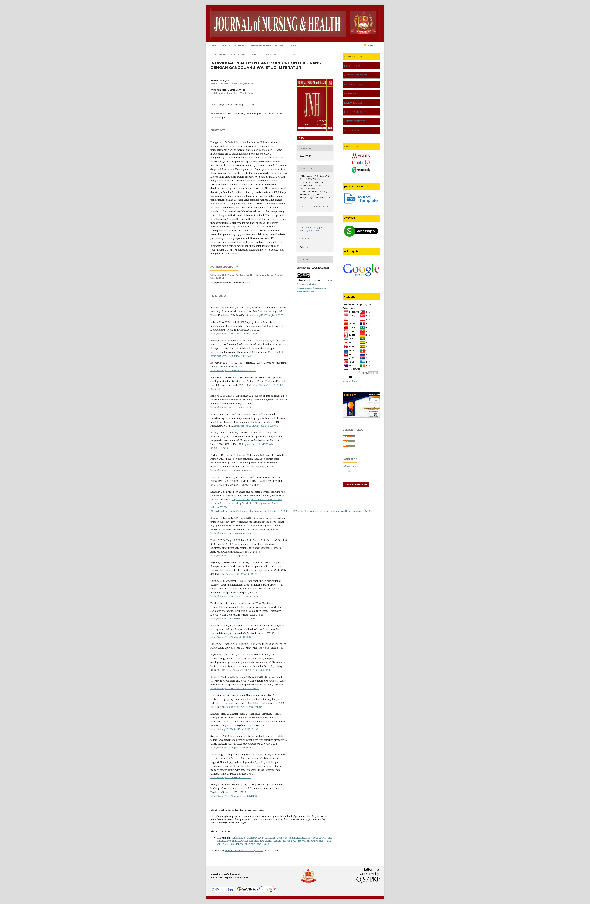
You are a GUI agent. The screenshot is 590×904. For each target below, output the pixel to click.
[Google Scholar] (361, 282)
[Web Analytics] (347, 377)
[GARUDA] (247, 891)
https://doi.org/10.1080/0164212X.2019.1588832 (234, 688)
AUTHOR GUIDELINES (355, 75)
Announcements (261, 45)
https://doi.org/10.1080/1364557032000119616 (234, 333)
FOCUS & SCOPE (352, 65)
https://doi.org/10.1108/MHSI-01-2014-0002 (232, 618)
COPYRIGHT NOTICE (354, 121)
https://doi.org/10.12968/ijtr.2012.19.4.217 (231, 355)
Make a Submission (356, 484)
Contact (240, 45)
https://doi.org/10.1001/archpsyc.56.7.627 (231, 555)
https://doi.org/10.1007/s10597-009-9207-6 (232, 470)
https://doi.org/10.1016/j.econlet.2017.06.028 (233, 370)
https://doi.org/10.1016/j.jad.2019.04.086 (230, 636)
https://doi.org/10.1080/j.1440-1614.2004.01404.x (235, 729)
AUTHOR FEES (351, 130)
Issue (225, 45)
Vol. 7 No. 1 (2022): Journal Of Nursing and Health (258, 54)
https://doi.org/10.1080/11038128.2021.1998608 (234, 596)
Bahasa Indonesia (352, 466)
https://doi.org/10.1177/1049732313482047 (241, 706)
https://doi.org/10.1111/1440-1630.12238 (231, 533)
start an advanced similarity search (244, 850)
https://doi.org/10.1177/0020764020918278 (248, 670)
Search (371, 45)
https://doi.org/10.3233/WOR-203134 (238, 574)
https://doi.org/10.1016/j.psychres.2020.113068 (234, 795)
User (293, 45)
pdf (303, 138)
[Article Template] (361, 203)
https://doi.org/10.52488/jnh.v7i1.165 (235, 104)
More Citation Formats (313, 206)
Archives (224, 54)
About (279, 45)
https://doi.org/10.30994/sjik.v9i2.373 (264, 315)
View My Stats (350, 381)
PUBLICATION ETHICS (355, 111)
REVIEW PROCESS (353, 102)
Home (213, 45)
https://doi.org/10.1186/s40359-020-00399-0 (255, 425)
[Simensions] (223, 891)
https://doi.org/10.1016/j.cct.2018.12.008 (230, 777)
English (347, 470)
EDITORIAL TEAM (353, 84)
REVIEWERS (350, 93)
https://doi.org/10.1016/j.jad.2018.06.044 (230, 747)
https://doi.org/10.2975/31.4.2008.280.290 (231, 407)
